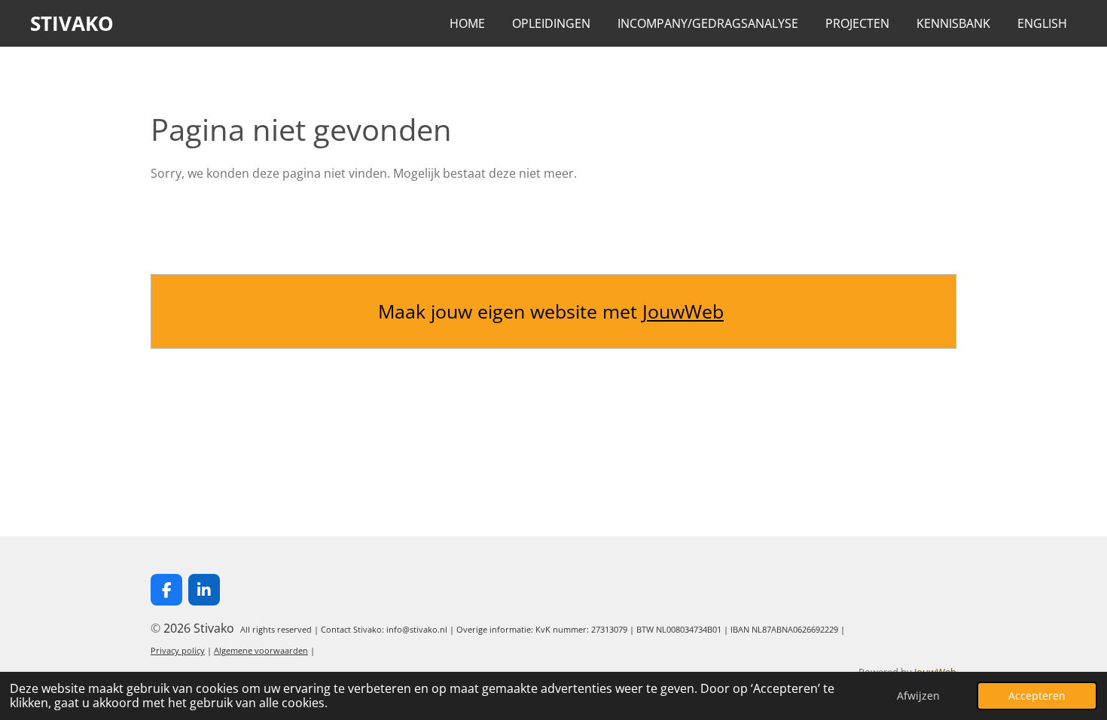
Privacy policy (178, 650)
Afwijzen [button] (918, 695)
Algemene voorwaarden (261, 650)
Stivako (72, 23)
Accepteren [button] (1037, 695)
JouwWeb (683, 311)
